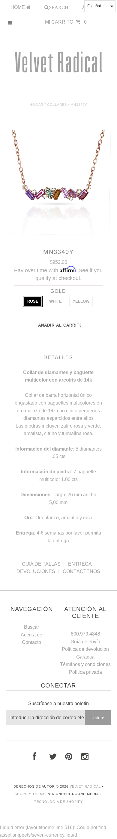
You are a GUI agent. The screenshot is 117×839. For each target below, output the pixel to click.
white (55, 301)
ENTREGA (80, 564)
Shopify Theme (30, 794)
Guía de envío (85, 641)
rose (32, 301)
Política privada (85, 672)
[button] (100, 6)
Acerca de (31, 634)
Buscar (31, 627)
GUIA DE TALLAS (41, 564)
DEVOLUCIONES (35, 571)
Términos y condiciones (85, 664)
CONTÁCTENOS (81, 571)
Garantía (85, 656)
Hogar (37, 104)
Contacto (31, 642)
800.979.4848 (85, 633)
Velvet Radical (85, 786)
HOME (18, 7)
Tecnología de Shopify (58, 801)
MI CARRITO (66, 22)
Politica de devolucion (85, 649)
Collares (57, 104)
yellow (81, 301)
